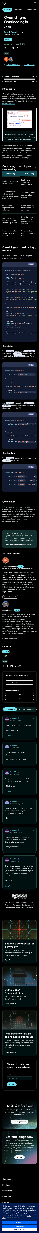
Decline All (20, 1226)
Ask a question (19, 679)
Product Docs (31, 10)
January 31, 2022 (16, 832)
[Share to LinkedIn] (13, 48)
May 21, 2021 (14, 748)
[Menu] (35, 3)
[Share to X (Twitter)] (5, 48)
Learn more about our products (17, 545)
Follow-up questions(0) (28, 709)
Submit (11, 1084)
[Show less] (33, 718)
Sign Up (8, 960)
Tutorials (7, 10)
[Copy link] (21, 48)
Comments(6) (10, 709)
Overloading (8, 453)
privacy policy (17, 1208)
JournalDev (13, 718)
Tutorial (8, 40)
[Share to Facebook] (9, 48)
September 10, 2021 (16, 804)
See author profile (10, 597)
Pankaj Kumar (29, 65)
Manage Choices (19, 1230)
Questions (18, 10)
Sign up (19, 1157)
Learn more (9, 1004)
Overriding (7, 346)
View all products (19, 1122)
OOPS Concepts (8, 103)
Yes (19, 694)
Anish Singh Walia (13, 65)
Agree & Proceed (19, 1222)
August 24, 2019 (15, 720)
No (19, 698)
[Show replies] (12, 735)
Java (14, 32)
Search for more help (19, 683)
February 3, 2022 (16, 861)
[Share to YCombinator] (17, 48)
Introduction (8, 89)
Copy (31, 264)
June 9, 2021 (14, 774)
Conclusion (8, 501)
